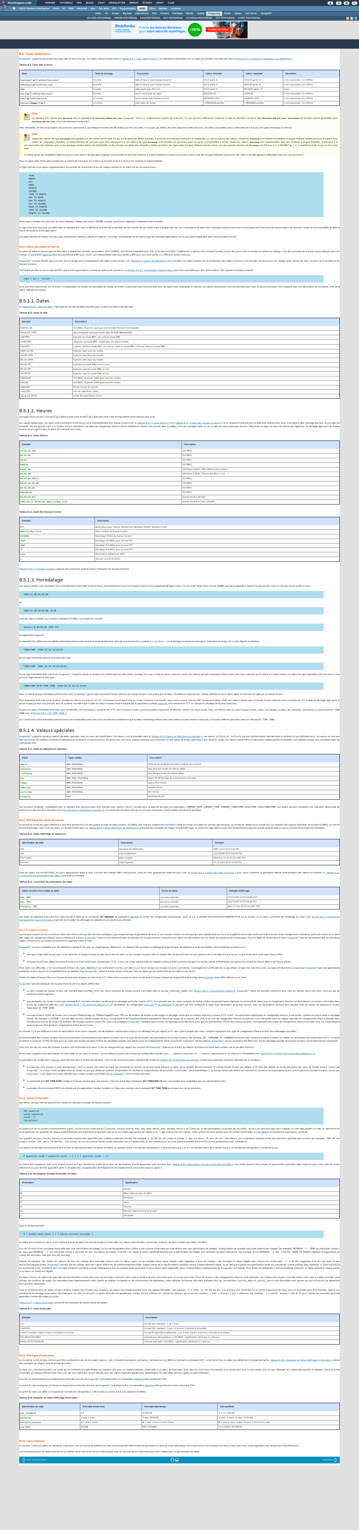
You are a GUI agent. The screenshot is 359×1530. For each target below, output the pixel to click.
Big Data (127, 13)
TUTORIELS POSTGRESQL (199, 18)
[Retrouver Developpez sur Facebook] (355, 18)
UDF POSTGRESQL (225, 18)
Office (152, 8)
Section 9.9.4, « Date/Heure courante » (84, 810)
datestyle (47, 255)
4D (106, 13)
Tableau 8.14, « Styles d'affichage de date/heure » (114, 828)
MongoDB (266, 13)
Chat (101, 2)
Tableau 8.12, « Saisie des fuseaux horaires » (198, 423)
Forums (50, 2)
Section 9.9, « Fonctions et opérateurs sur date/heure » (264, 59)
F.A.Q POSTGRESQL (150, 18)
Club (170, 2)
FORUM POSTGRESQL (125, 18)
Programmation (128, 8)
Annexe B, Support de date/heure (149, 261)
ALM (71, 8)
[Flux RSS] (347, 18)
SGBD (142, 8)
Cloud (56, 8)
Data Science (141, 13)
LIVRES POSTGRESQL (249, 18)
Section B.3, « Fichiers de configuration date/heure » (287, 1053)
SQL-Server (251, 13)
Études (147, 2)
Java (93, 8)
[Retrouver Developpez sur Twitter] (351, 18)
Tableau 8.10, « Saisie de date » (38, 307)
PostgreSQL (214, 13)
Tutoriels (66, 2)
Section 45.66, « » (86, 1005)
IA (64, 8)
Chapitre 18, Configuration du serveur (179, 1060)
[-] (177, 1460)
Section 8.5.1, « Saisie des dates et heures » (213, 872)
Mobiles (163, 8)
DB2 (154, 13)
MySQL (190, 13)
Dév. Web (104, 8)
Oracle (227, 13)
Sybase (238, 13)
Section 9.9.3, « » (49, 713)
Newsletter (116, 2)
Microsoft (82, 8)
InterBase (177, 13)
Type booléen (327, 1460)
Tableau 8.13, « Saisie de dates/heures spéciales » (176, 736)
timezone (162, 703)
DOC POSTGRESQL (173, 18)
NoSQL (200, 13)
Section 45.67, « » (214, 991)
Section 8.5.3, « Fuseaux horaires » (38, 569)
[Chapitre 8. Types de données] (172, 1460)
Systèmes (176, 8)
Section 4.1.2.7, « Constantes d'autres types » (151, 270)
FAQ (79, 2)
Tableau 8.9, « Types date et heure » (140, 59)
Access (115, 13)
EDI (114, 8)
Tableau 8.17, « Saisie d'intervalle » (36, 1303)
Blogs (89, 2)
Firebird (164, 13)
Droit (160, 2)
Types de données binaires (36, 1460)
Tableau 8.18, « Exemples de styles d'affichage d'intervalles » (301, 1360)
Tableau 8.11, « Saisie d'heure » (153, 423)
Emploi (133, 2)
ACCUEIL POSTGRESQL (99, 18)
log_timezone (164, 1005)
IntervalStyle (262, 1132)
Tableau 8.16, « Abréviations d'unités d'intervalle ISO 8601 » (202, 1164)
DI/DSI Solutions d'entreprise (34, 8)
